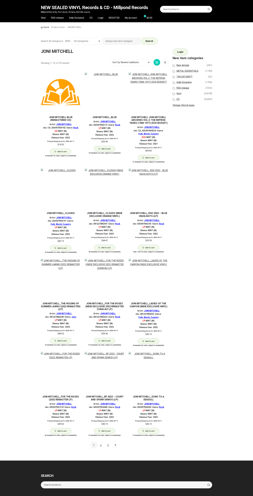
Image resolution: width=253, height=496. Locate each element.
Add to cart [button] (62, 152)
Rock (75, 128)
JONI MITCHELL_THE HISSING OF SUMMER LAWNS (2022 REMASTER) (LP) (60, 306)
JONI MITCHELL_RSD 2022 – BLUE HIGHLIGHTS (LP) (148, 214)
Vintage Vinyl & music (184, 105)
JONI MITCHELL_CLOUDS (61, 213)
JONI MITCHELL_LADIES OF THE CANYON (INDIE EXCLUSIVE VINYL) (148, 305)
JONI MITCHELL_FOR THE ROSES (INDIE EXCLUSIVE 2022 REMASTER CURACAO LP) (104, 306)
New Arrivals (182, 65)
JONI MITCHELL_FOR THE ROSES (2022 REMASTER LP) (60, 398)
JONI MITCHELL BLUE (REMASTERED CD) (60, 118)
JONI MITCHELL (64, 124)
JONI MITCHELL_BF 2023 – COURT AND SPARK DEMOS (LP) (105, 398)
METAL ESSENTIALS (187, 71)
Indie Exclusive (76, 17)
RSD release (57, 17)
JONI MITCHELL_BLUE (104, 117)
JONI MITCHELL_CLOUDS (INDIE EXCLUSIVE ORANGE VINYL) (104, 214)
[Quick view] (77, 77)
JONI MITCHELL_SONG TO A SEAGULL (148, 398)
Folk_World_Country (149, 134)
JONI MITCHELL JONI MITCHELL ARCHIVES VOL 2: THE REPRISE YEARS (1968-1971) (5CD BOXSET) (148, 120)
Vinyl (43, 17)
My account (131, 17)
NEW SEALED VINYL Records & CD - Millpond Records (94, 7)
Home (46, 27)
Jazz (73, 317)
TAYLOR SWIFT (184, 76)
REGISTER (114, 17)
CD (91, 17)
